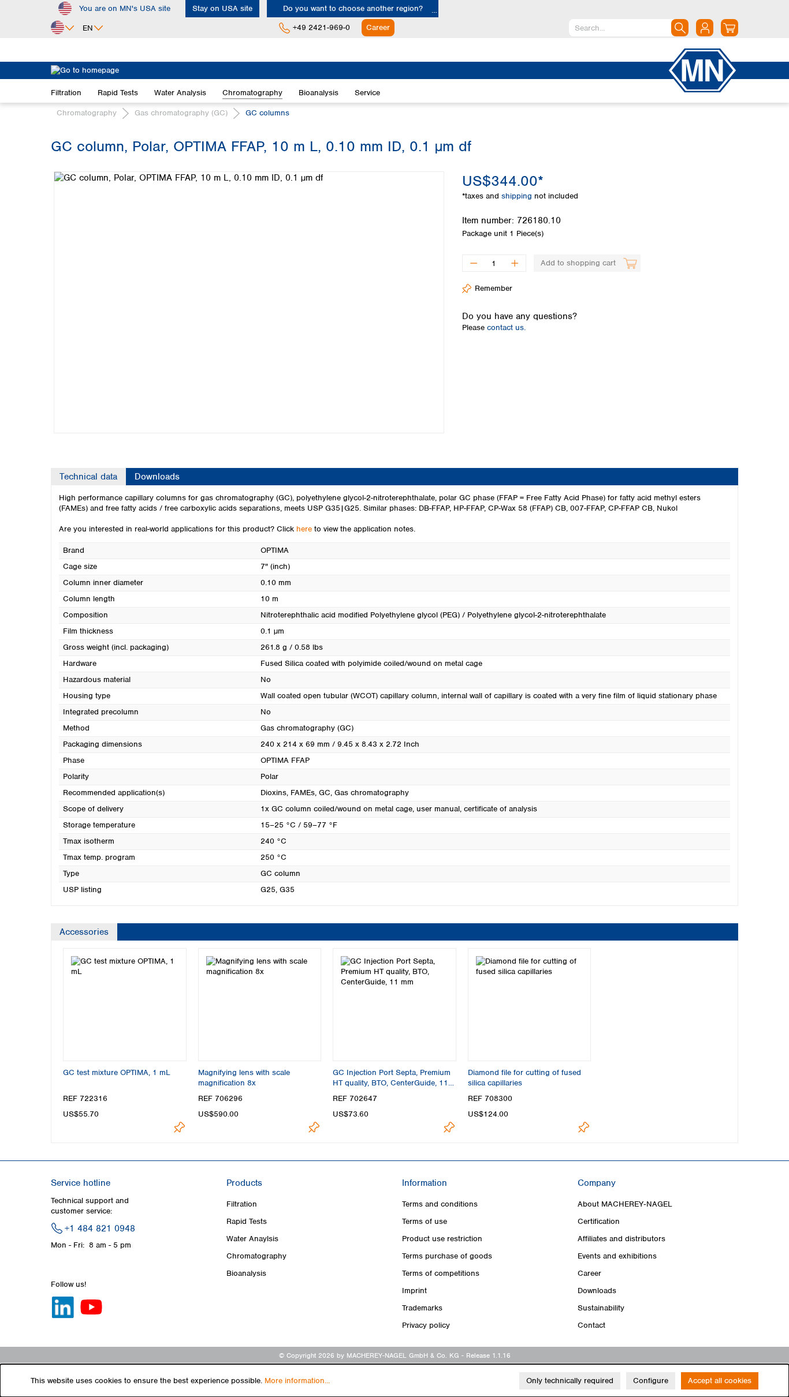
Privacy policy (426, 1325)
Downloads (597, 1290)
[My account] (704, 27)
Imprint (414, 1290)
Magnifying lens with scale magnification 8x (244, 1078)
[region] (247, 293)
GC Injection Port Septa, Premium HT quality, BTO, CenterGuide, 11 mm (392, 1078)
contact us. (506, 327)
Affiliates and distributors (621, 1239)
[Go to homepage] (359, 70)
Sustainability (601, 1308)
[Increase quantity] (515, 263)
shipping (517, 196)
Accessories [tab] (84, 932)
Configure (650, 1380)
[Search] (679, 27)
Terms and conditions (440, 1204)
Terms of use (424, 1221)
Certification (599, 1221)
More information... (297, 1380)
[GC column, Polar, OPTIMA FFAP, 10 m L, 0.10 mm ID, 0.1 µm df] (249, 302)
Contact (591, 1325)
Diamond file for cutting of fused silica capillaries (524, 1078)
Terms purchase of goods (447, 1256)
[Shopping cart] (729, 27)
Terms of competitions (440, 1273)
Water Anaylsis (252, 1239)
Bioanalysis (246, 1273)
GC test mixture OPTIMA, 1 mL (116, 1072)
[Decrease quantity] (473, 263)
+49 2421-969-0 (321, 27)
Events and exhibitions (617, 1256)
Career (589, 1273)
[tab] (88, 476)
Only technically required (569, 1380)
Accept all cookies (719, 1380)
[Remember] (179, 1127)
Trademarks (422, 1308)
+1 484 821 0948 (100, 1228)
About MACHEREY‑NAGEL (625, 1204)
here (304, 529)
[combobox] (628, 27)
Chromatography (256, 1256)
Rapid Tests (246, 1221)
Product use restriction (442, 1239)
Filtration (241, 1204)
